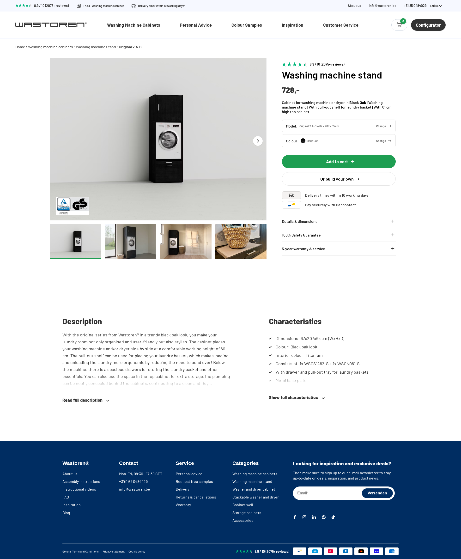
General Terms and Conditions (80, 551)
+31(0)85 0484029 (133, 481)
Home (20, 46)
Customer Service (341, 25)
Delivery (182, 489)
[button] (339, 126)
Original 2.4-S (130, 46)
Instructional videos (79, 489)
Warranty (183, 504)
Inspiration (292, 25)
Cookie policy (136, 551)
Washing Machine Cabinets (133, 25)
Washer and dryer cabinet (253, 489)
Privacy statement (114, 551)
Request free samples (194, 481)
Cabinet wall (242, 504)
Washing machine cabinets (50, 46)
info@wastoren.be (382, 5)
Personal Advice (196, 25)
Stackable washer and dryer (255, 497)
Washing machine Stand (96, 46)
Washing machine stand (252, 481)
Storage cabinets (246, 512)
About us (354, 5)
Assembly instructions (81, 481)
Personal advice (189, 473)
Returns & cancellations (196, 497)
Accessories (242, 520)
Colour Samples (246, 25)
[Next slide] (258, 141)
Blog (66, 512)
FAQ (65, 497)
